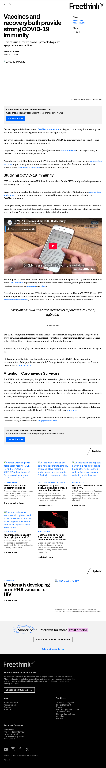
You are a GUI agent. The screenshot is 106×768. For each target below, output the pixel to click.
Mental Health (44, 532)
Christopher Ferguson (14, 503)
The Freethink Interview (14, 732)
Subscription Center (51, 649)
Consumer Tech (63, 712)
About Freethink (11, 703)
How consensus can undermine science (15, 486)
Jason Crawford (45, 505)
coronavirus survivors (29, 167)
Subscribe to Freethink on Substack (53, 639)
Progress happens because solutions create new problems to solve (52, 487)
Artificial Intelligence (65, 703)
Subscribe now (15, 118)
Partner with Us (10, 705)
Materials (60, 716)
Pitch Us (7, 709)
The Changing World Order (67, 709)
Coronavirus (78, 21)
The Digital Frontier (64, 705)
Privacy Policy (9, 760)
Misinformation (10, 482)
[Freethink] (86, 6)
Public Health (79, 23)
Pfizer (43, 286)
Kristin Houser (12, 51)
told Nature (25, 365)
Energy (59, 707)
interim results (68, 150)
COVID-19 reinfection (49, 129)
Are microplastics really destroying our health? (17, 536)
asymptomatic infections (16, 299)
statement (72, 410)
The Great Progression (14, 736)
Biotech (59, 719)
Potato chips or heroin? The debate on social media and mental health (52, 537)
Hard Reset (9, 730)
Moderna (31, 286)
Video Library (9, 739)
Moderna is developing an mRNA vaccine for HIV (27, 590)
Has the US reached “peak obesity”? (87, 486)
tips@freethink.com (47, 420)
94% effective (16, 282)
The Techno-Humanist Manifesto (51, 482)
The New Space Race (65, 714)
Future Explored (11, 734)
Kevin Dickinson (45, 557)
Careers (7, 707)
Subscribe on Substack (17, 690)
